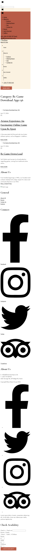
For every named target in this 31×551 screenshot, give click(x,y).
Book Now (6, 88)
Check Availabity (8, 548)
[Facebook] (16, 427)
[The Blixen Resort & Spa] (5, 42)
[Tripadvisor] (16, 512)
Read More (4, 140)
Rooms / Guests (5, 532)
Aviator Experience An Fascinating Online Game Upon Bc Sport (14, 124)
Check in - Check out (6, 530)
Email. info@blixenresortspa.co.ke (9, 37)
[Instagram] (16, 487)
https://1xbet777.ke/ (6, 184)
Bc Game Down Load (12, 153)
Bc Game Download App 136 (11, 110)
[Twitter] (16, 455)
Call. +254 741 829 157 (7, 36)
